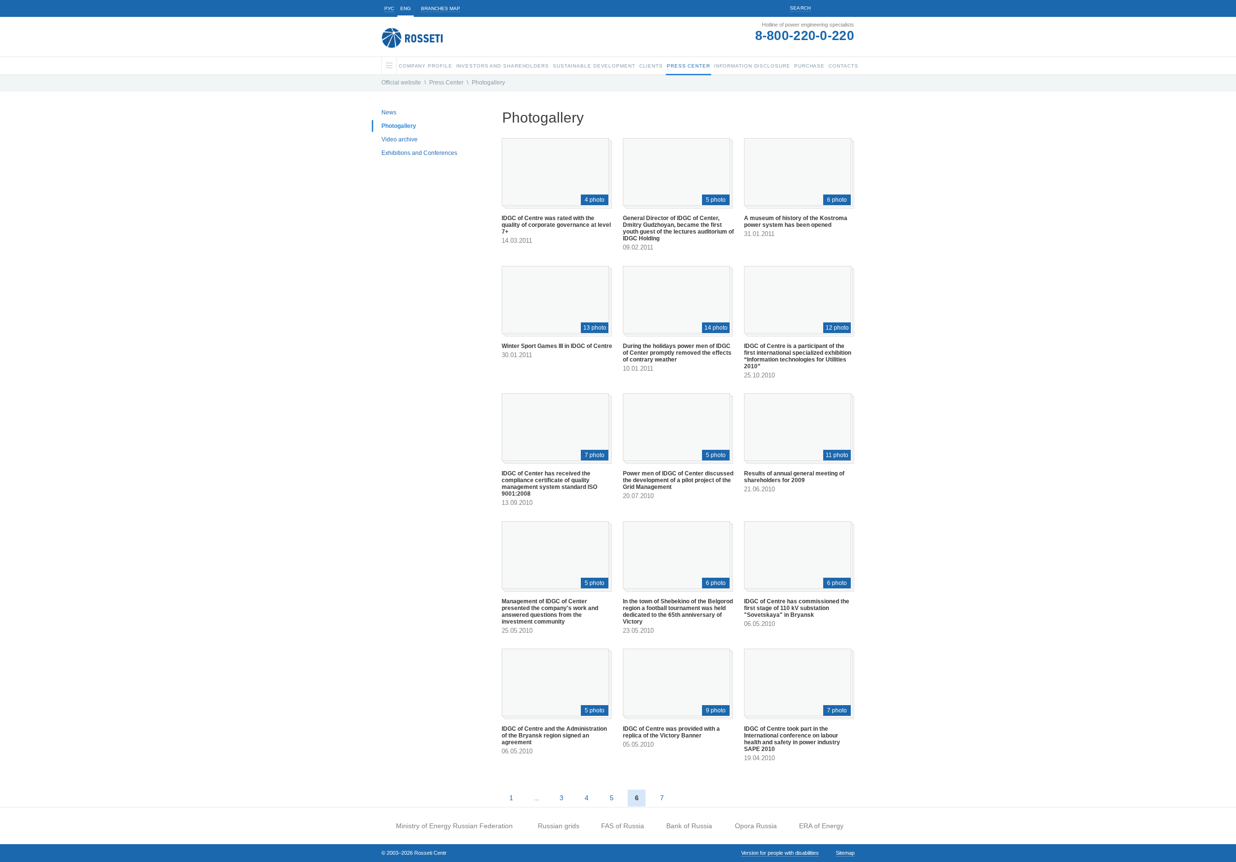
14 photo (716, 327)
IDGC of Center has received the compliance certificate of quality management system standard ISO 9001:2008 (549, 483)
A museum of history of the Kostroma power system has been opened (795, 221)
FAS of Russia (622, 826)
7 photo (594, 455)
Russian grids (558, 826)
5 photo (716, 199)
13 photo (594, 327)
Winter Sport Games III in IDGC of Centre (557, 346)
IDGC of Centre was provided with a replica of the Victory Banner (671, 732)
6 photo (837, 199)
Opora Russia (756, 826)
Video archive (399, 139)
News (388, 112)
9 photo (716, 710)
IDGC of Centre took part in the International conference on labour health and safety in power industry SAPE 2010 (792, 738)
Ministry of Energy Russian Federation (454, 826)
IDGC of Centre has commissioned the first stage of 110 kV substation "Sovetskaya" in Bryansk (796, 608)
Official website (401, 82)
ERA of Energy (821, 826)
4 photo (594, 199)
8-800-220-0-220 (805, 35)
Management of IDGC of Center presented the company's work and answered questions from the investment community (550, 611)
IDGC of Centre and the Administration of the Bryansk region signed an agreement (554, 735)
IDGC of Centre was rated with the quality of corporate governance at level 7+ (556, 225)
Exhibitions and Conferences (419, 153)
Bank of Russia (689, 826)
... (536, 798)
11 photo (837, 455)
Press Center (446, 82)
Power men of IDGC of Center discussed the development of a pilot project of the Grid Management (678, 480)
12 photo (837, 327)
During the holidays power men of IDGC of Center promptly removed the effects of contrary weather (677, 353)
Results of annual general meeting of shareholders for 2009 (794, 477)
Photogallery (488, 82)
